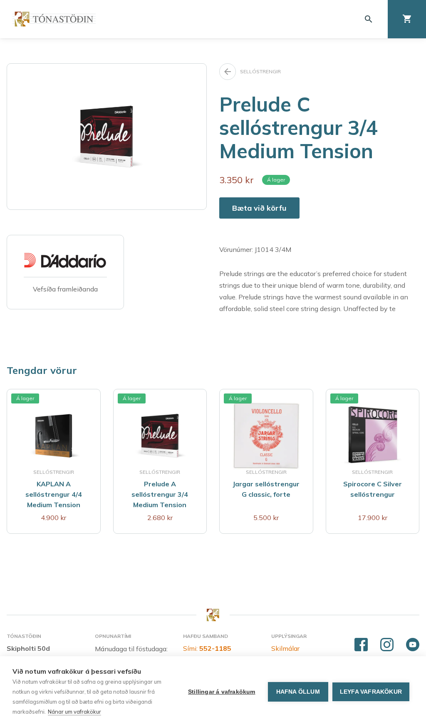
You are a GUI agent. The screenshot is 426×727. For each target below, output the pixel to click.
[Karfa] (407, 19)
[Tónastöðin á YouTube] (412, 645)
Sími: (207, 648)
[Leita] (368, 19)
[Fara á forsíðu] (54, 19)
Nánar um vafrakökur (74, 711)
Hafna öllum (298, 692)
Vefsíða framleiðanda (65, 289)
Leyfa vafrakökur (371, 692)
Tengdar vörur (42, 370)
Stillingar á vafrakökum (221, 692)
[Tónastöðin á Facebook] (361, 645)
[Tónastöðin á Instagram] (387, 645)
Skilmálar (285, 648)
